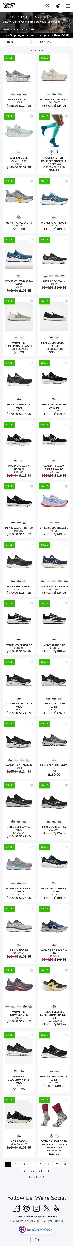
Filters (9, 42)
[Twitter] (47, 1208)
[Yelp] (57, 1208)
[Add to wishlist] (31, 58)
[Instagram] (36, 1208)
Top (37, 1239)
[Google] (26, 1208)
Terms (19, 1216)
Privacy (29, 1216)
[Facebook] (16, 1208)
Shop (6, 29)
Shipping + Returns (46, 1216)
